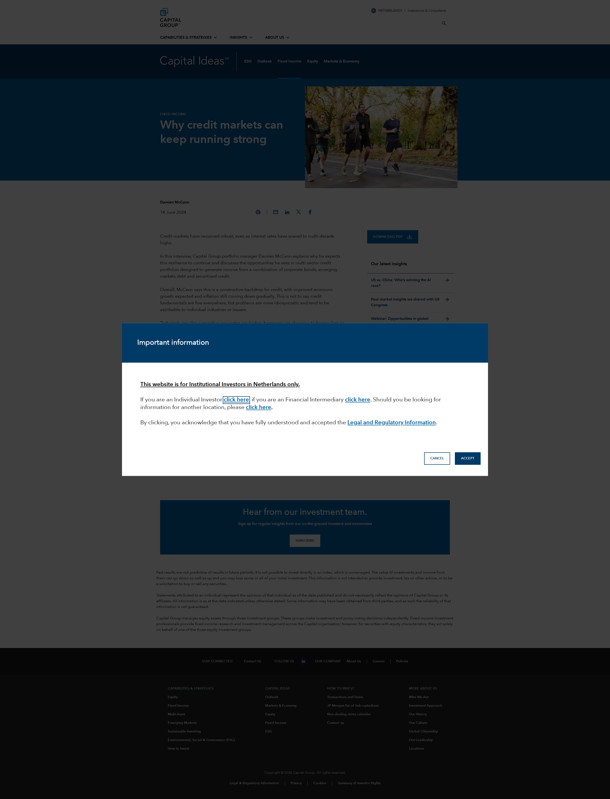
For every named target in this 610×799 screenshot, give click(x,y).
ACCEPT (467, 458)
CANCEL (437, 458)
